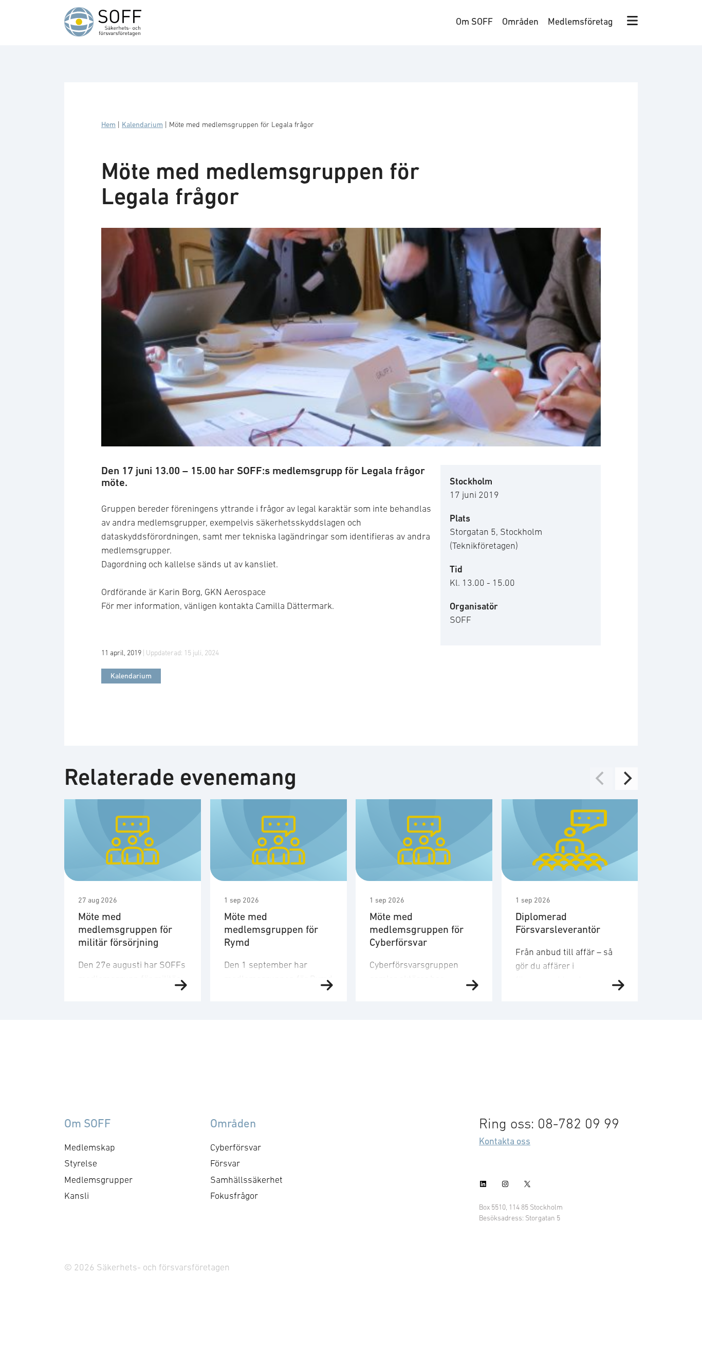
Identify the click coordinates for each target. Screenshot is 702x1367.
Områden (520, 21)
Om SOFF (474, 21)
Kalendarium (142, 124)
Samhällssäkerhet (246, 1180)
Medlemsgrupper (98, 1180)
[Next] (626, 778)
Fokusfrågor (234, 1196)
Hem (108, 124)
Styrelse (80, 1163)
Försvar (225, 1163)
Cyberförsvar (235, 1147)
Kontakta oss (504, 1141)
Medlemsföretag (580, 21)
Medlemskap (89, 1147)
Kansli (76, 1196)
